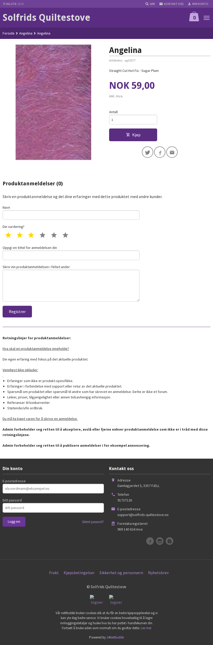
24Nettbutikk (115, 637)
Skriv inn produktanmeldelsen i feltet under (36, 266)
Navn (6, 207)
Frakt (54, 572)
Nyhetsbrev (158, 572)
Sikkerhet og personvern (121, 572)
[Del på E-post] (172, 152)
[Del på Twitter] (147, 152)
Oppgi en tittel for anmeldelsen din (30, 247)
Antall (113, 112)
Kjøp (136, 134)
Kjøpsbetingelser (79, 572)
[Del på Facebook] (159, 152)
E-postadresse (14, 481)
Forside (9, 33)
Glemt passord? (93, 522)
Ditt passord (12, 500)
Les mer (146, 628)
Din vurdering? (13, 226)
